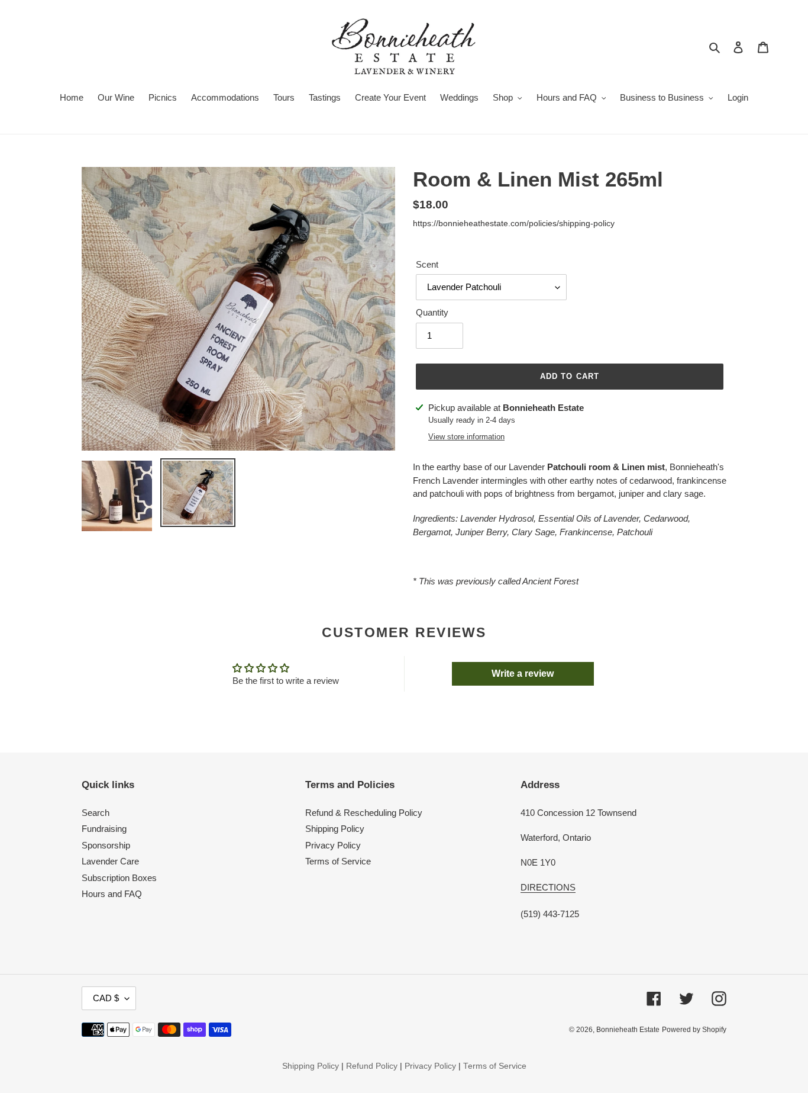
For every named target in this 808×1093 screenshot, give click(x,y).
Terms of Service (338, 861)
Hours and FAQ (112, 894)
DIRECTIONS (548, 887)
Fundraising (104, 829)
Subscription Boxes (119, 878)
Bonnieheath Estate (628, 1030)
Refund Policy (371, 1066)
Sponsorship (106, 845)
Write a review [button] (523, 673)
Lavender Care (110, 861)
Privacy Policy (333, 845)
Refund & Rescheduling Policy (363, 813)
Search (95, 813)
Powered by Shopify (694, 1030)
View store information (466, 436)
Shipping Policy (334, 829)
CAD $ (106, 998)
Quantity (432, 312)
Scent (427, 264)
